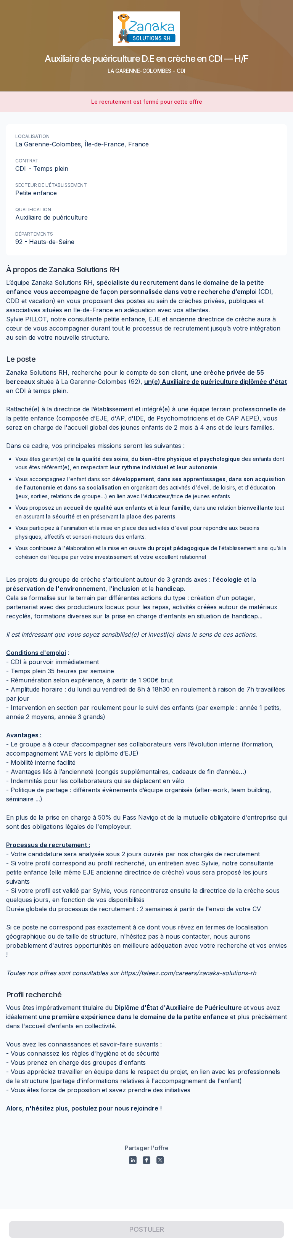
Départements (34, 234)
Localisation (32, 136)
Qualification (33, 209)
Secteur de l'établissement (51, 185)
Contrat (27, 161)
